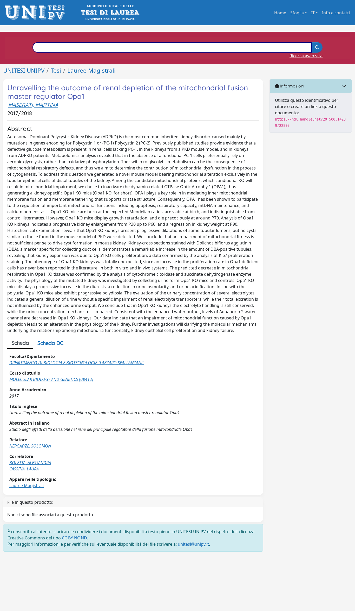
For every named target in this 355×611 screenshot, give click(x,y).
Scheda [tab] (20, 342)
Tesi (56, 70)
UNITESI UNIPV (23, 70)
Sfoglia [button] (297, 13)
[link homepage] (36, 12)
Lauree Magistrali (91, 70)
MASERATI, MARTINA (33, 105)
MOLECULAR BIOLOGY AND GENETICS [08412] (51, 379)
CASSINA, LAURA (24, 469)
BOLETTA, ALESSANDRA (30, 462)
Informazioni (291, 86)
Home (280, 13)
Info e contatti (336, 13)
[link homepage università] (110, 12)
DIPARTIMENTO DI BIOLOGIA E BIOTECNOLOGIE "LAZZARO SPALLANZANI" (76, 363)
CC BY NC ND (74, 538)
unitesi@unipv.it (193, 544)
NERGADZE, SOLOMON (30, 446)
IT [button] (313, 13)
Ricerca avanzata (306, 56)
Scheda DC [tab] (50, 343)
